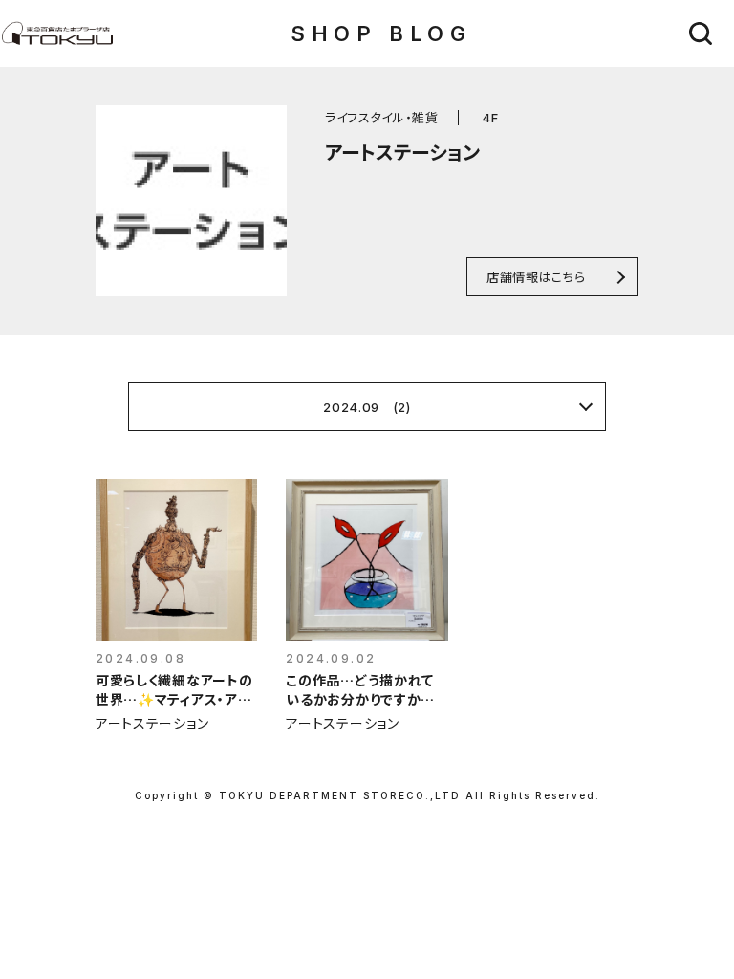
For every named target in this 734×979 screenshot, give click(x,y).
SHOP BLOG (381, 33)
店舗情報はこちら (535, 277)
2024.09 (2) (366, 407)
